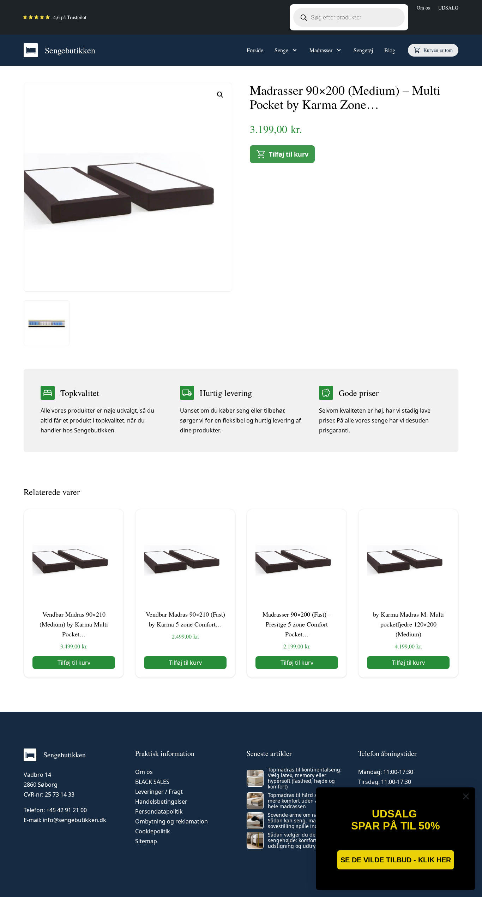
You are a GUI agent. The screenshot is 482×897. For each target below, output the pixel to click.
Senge (281, 50)
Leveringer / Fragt (159, 792)
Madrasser (320, 50)
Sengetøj (363, 50)
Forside (255, 50)
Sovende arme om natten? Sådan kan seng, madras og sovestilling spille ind (301, 820)
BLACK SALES (152, 782)
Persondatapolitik (159, 811)
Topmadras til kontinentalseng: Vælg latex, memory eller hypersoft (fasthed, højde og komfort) (305, 778)
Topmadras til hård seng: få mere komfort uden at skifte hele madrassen (301, 800)
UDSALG (448, 7)
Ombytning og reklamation (171, 821)
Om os (423, 7)
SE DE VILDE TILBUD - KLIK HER (396, 860)
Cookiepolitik (152, 831)
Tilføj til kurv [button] (74, 662)
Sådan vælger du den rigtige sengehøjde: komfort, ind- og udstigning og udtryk (302, 840)
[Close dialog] (466, 796)
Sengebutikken (70, 50)
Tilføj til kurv (288, 154)
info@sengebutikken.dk (74, 820)
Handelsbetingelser (161, 801)
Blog (389, 50)
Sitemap (146, 841)
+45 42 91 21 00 (66, 810)
